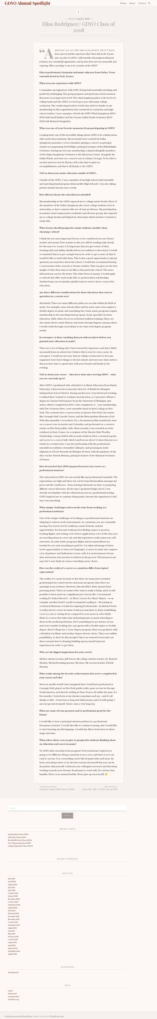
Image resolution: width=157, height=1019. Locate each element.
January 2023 (13, 896)
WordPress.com (57, 1016)
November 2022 (14, 899)
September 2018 (14, 951)
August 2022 (12, 908)
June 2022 (11, 910)
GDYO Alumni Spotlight (27, 3)
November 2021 (13, 919)
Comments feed (13, 996)
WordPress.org (13, 999)
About (132, 3)
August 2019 (12, 942)
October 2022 (13, 902)
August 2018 (12, 954)
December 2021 (13, 916)
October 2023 (13, 893)
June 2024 (11, 890)
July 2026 (11, 879)
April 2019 (12, 945)
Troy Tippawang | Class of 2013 (19, 843)
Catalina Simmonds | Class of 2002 (20, 846)
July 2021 (11, 931)
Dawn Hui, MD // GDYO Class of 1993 (100, 788)
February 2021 (13, 937)
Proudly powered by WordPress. (19, 1016)
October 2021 (13, 922)
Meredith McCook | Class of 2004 (20, 840)
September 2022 (14, 905)
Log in (10, 991)
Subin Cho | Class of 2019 (17, 837)
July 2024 (11, 887)
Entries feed (12, 994)
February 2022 (13, 913)
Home (123, 3)
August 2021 (12, 928)
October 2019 (13, 939)
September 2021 (14, 925)
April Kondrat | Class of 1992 (18, 834)
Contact (142, 3)
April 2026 (12, 881)
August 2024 (12, 884)
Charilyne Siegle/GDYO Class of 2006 (56, 788)
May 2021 (11, 934)
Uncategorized (13, 972)
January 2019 (12, 948)
